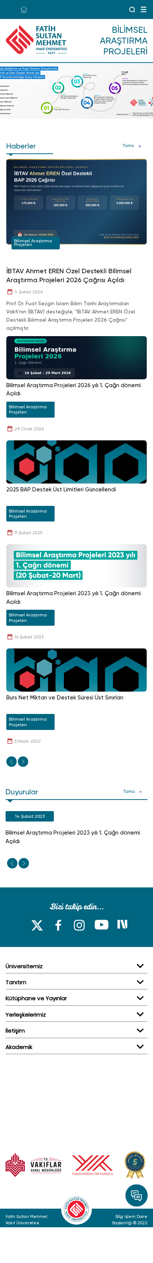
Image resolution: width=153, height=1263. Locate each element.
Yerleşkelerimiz (26, 1014)
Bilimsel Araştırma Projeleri (33, 242)
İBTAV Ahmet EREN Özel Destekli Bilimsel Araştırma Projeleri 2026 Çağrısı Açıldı (68, 275)
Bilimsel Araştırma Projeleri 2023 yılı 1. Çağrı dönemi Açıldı (73, 597)
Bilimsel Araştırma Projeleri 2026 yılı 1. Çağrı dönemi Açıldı (73, 389)
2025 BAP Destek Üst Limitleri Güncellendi (61, 489)
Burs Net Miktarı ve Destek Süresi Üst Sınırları (64, 697)
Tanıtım (16, 982)
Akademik (19, 1047)
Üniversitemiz (24, 966)
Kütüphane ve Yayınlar (36, 998)
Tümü (128, 145)
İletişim (15, 1030)
